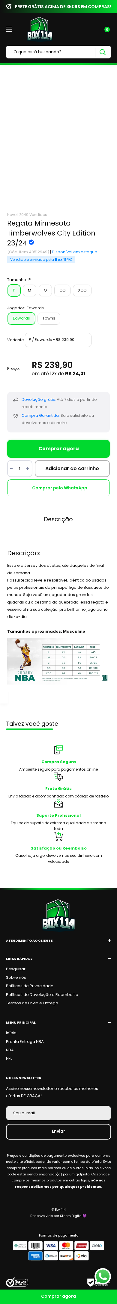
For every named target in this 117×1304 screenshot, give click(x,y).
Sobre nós (16, 977)
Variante (15, 339)
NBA (10, 1050)
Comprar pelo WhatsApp (59, 488)
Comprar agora (58, 448)
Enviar (58, 1131)
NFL (9, 1058)
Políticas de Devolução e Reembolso (42, 994)
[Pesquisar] (102, 52)
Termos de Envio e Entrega (32, 1003)
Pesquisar (16, 969)
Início (11, 1033)
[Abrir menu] (9, 29)
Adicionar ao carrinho (72, 468)
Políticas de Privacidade (29, 986)
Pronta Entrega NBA (25, 1041)
